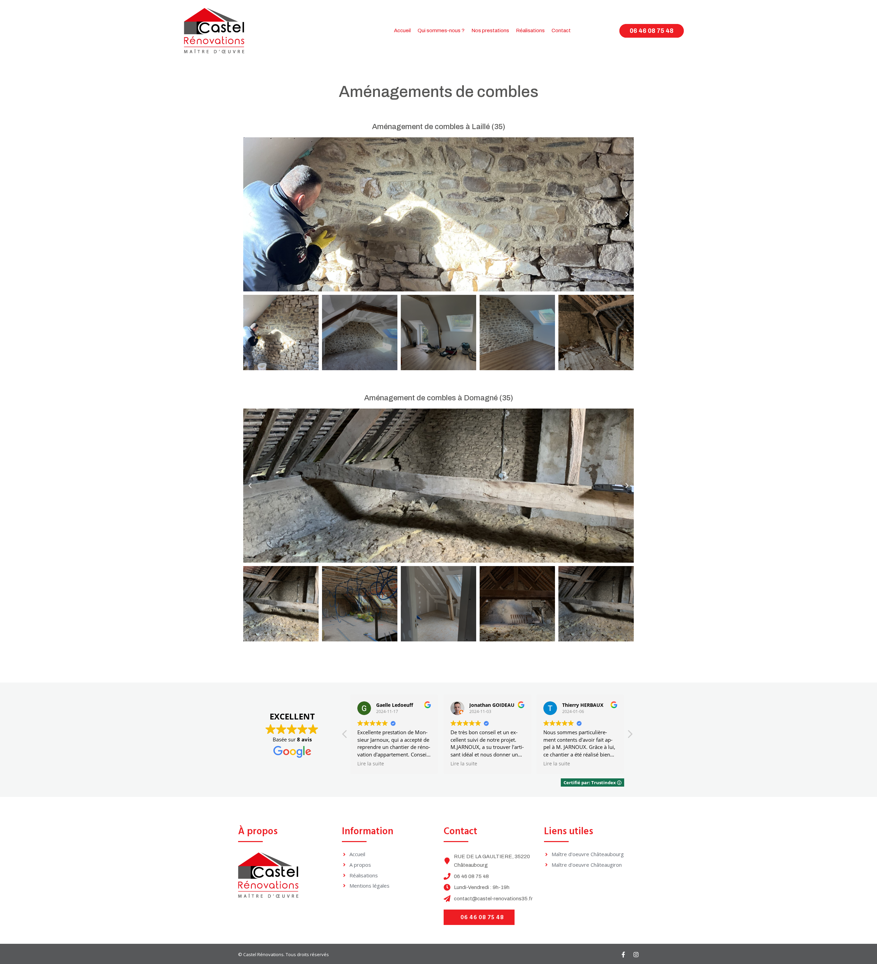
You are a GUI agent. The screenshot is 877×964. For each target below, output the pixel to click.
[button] (250, 214)
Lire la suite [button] (370, 764)
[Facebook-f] (623, 954)
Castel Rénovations (263, 954)
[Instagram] (636, 954)
